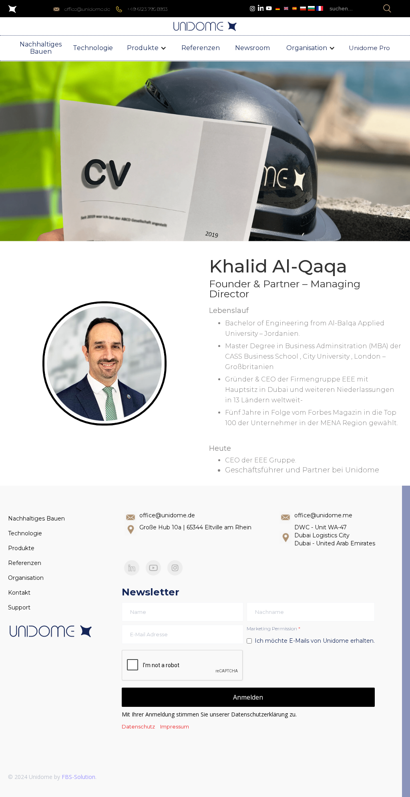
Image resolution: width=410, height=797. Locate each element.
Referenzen (24, 563)
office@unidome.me (323, 515)
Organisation (26, 577)
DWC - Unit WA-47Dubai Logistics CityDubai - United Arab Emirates (334, 535)
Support (19, 607)
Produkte (21, 548)
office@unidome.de (167, 515)
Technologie (25, 533)
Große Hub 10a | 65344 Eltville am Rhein (195, 527)
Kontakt (19, 592)
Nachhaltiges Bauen (36, 518)
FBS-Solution (78, 777)
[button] (147, 48)
